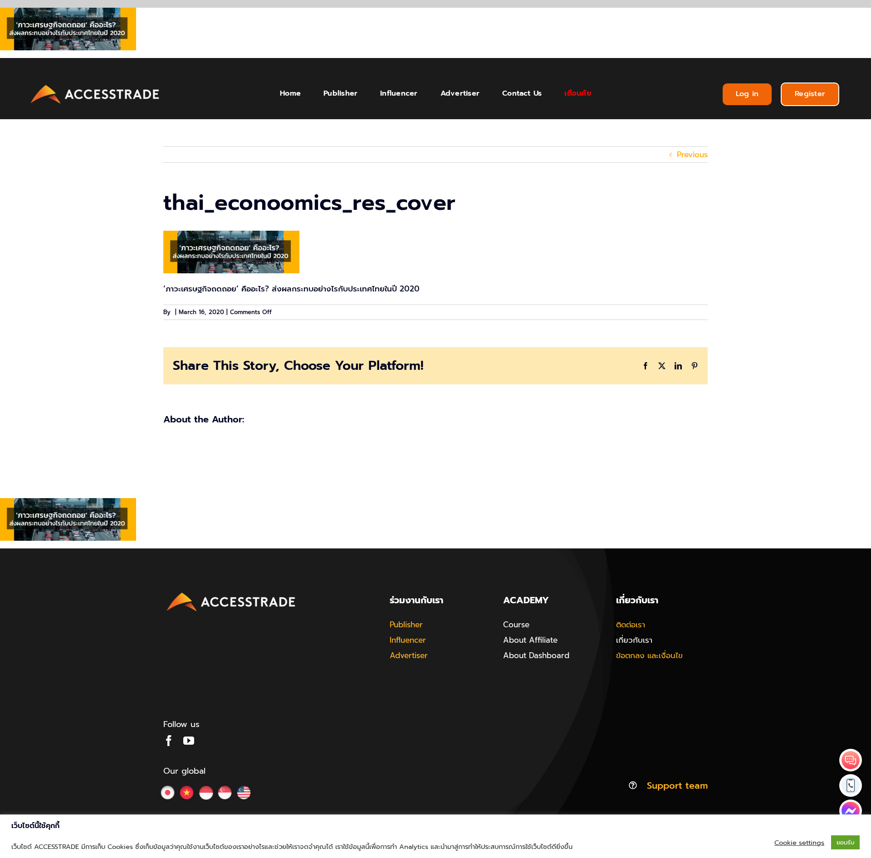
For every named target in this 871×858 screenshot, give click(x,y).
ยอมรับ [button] (845, 842)
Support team (677, 785)
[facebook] (168, 740)
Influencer (408, 640)
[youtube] (188, 740)
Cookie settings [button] (799, 843)
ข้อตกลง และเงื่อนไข (649, 655)
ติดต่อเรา (630, 624)
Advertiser (409, 655)
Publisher (406, 624)
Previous (692, 154)
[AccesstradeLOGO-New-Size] (95, 85)
